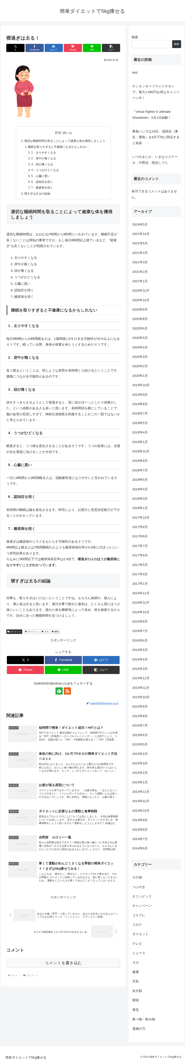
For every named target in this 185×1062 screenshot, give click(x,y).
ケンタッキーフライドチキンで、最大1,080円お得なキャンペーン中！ (155, 92)
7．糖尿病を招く (42, 187)
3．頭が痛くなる (42, 164)
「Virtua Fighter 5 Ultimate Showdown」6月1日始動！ (151, 114)
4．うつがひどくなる (45, 170)
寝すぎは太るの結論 (37, 193)
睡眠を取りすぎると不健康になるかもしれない (58, 146)
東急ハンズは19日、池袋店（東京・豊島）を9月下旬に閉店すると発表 (156, 137)
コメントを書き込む (63, 963)
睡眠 (56, 631)
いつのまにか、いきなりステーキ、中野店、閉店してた (155, 159)
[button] (111, 48)
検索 (135, 37)
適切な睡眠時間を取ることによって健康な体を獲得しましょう (64, 140)
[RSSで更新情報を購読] (67, 691)
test (134, 72)
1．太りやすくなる (43, 152)
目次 (58, 132)
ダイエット (15, 631)
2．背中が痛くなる (43, 158)
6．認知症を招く (42, 181)
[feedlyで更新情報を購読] (59, 691)
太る (46, 631)
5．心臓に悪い (40, 176)
